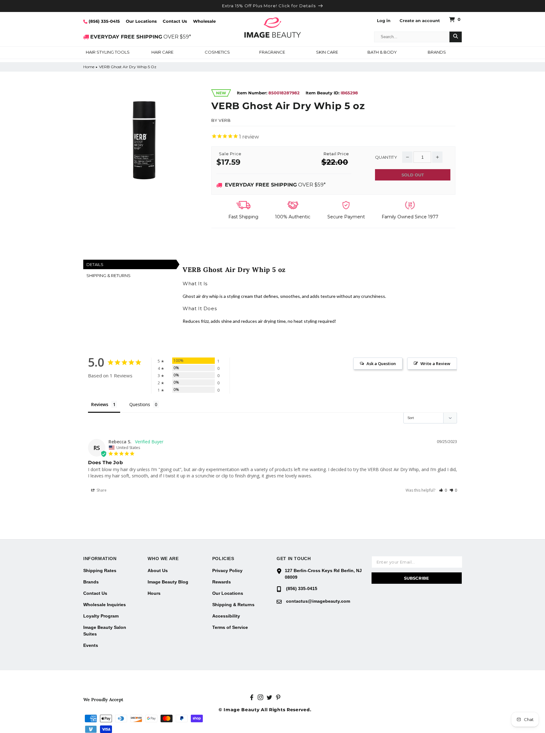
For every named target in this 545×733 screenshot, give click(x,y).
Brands (91, 581)
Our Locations (141, 21)
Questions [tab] (139, 404)
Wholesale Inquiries (104, 604)
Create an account (420, 20)
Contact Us (175, 21)
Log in (383, 20)
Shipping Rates (99, 570)
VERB (225, 120)
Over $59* (275, 185)
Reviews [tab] (99, 404)
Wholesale (204, 21)
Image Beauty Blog (168, 581)
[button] (107, 53)
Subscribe (416, 578)
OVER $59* (140, 37)
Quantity (386, 157)
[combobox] (412, 37)
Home (88, 66)
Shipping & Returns (233, 604)
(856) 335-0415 (103, 21)
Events (90, 645)
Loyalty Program (101, 615)
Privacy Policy (227, 570)
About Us (158, 570)
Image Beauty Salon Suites (104, 630)
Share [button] (101, 490)
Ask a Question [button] (381, 363)
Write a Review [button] (435, 363)
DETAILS (94, 264)
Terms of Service (230, 627)
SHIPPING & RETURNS (108, 275)
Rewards (221, 581)
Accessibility (226, 615)
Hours (154, 593)
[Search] (455, 37)
